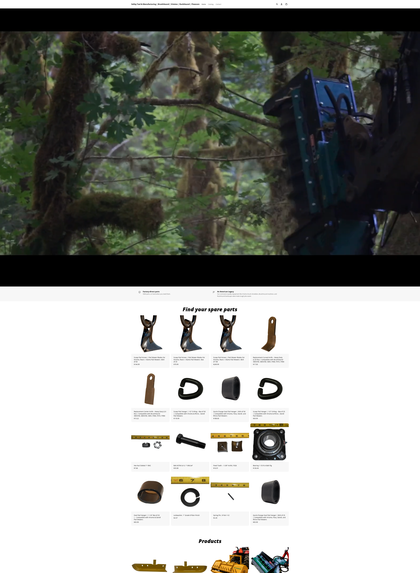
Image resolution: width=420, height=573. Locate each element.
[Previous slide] (134, 334)
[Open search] (277, 4)
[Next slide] (166, 334)
